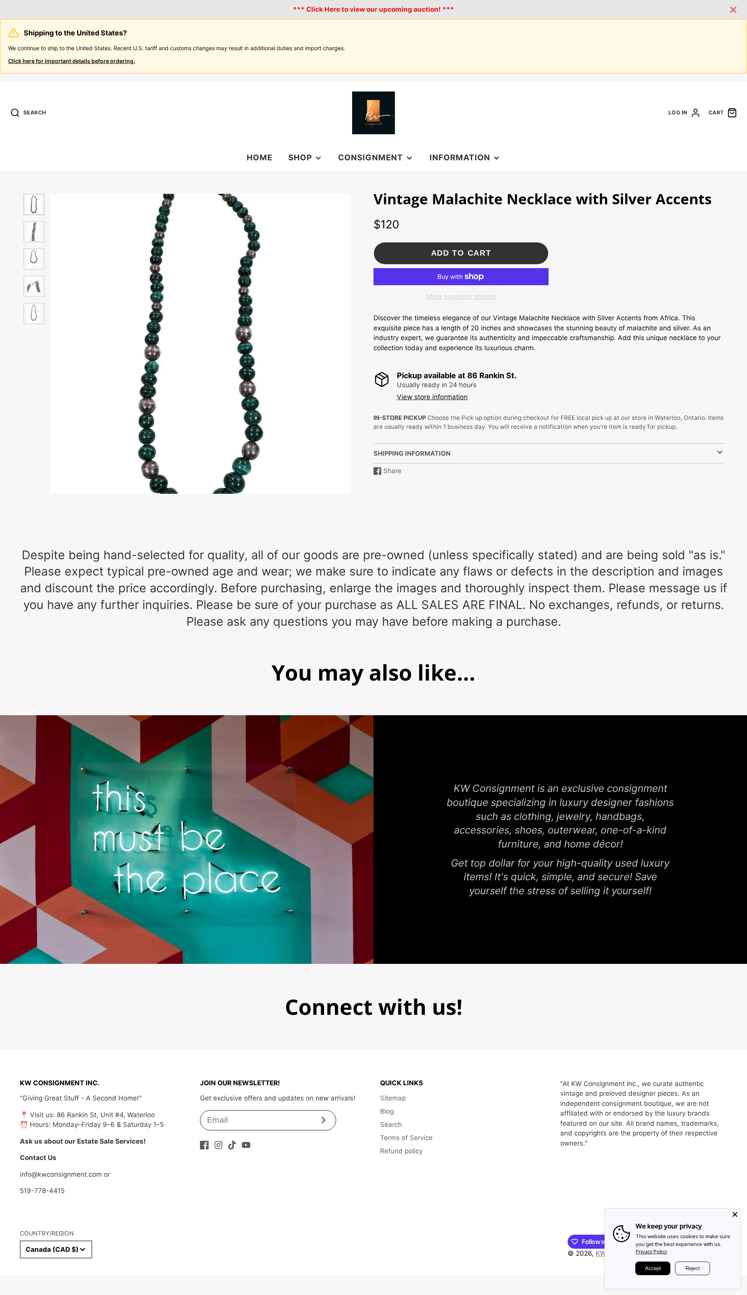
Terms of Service (406, 1138)
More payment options (461, 296)
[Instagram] (218, 1145)
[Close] (735, 1214)
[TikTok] (232, 1145)
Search (391, 1124)
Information (460, 157)
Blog (387, 1111)
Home (259, 157)
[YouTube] (246, 1145)
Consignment (370, 157)
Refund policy (401, 1151)
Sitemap (393, 1098)
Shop (300, 157)
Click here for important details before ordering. (71, 61)
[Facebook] (204, 1145)
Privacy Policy (651, 1251)
